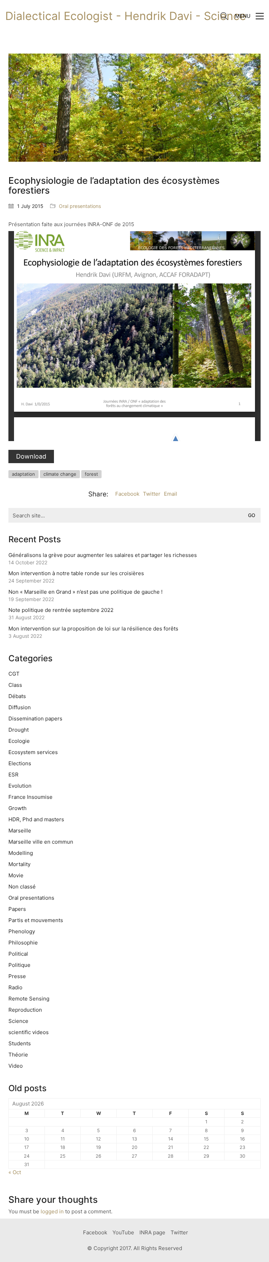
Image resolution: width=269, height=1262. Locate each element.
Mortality (19, 864)
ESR (13, 774)
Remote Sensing (28, 998)
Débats (17, 696)
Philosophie (23, 942)
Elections (19, 763)
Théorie (18, 1054)
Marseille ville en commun (40, 841)
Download (31, 456)
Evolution (20, 785)
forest (91, 474)
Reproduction (25, 1009)
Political (18, 953)
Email (170, 493)
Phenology (21, 931)
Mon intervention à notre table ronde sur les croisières (76, 573)
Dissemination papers (35, 718)
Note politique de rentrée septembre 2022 (60, 610)
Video (15, 1065)
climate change (59, 474)
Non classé (22, 886)
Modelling (20, 853)
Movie (15, 875)
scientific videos (28, 1032)
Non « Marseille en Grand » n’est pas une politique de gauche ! (85, 591)
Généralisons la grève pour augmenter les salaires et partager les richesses (102, 555)
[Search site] (224, 17)
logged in (52, 1211)
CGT (14, 673)
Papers (17, 909)
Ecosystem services (33, 752)
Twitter (151, 493)
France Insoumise (30, 797)
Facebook (127, 493)
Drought (18, 729)
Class (15, 685)
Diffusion (19, 707)
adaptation (23, 474)
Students (19, 1043)
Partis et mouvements (35, 920)
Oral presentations (80, 206)
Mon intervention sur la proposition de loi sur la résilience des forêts (93, 628)
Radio (15, 987)
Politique (19, 965)
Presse (17, 976)
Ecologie (19, 741)
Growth (17, 808)
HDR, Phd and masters (36, 819)
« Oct (14, 1172)
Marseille (19, 830)
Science (18, 1021)
